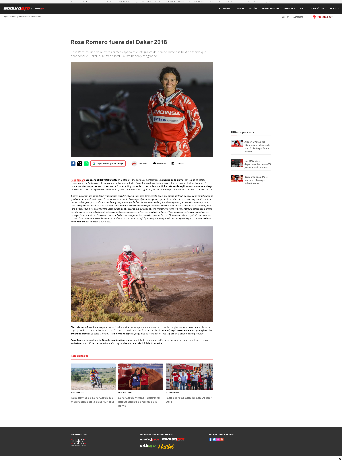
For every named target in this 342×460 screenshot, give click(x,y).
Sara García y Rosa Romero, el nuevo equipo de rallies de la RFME (139, 402)
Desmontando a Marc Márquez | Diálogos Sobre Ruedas (255, 180)
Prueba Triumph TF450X (116, 2)
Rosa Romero (78, 179)
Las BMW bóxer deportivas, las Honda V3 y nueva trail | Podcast (257, 164)
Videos (303, 8)
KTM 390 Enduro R (183, 2)
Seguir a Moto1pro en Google (109, 163)
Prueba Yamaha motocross (93, 2)
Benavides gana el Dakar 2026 (139, 2)
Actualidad (224, 8)
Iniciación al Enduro (215, 2)
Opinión (253, 8)
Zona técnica (317, 8)
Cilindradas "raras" (255, 2)
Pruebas (240, 8)
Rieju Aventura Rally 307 (164, 2)
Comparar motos (270, 8)
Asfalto (333, 8)
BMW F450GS (199, 2)
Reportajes (289, 8)
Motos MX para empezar (235, 2)
